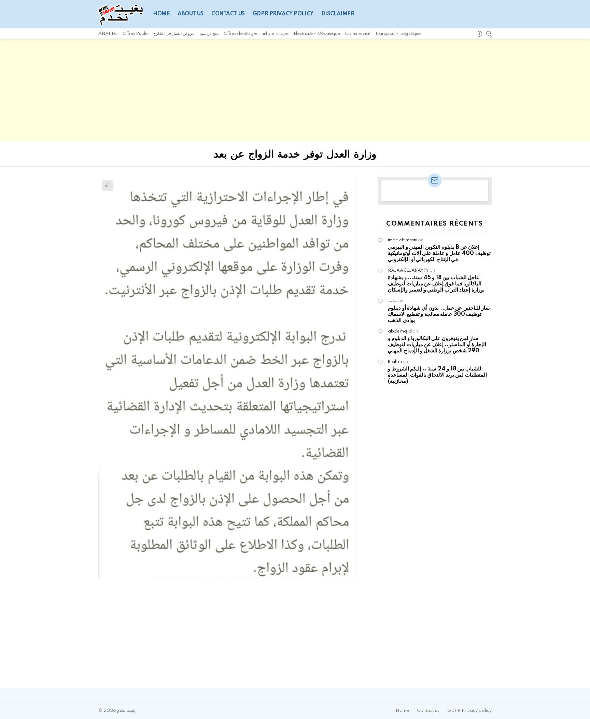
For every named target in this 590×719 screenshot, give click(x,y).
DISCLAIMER (337, 14)
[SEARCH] (489, 33)
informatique (276, 33)
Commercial (357, 33)
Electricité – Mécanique (317, 33)
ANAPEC (107, 33)
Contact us (228, 14)
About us (190, 14)
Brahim (395, 362)
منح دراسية (209, 33)
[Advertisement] (295, 90)
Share (107, 185)
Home (161, 14)
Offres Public (135, 33)
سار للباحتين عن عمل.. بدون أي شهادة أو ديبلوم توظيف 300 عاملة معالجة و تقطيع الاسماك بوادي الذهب (439, 314)
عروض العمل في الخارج (174, 33)
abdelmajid (399, 331)
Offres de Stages (241, 33)
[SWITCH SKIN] (480, 33)
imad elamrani (402, 240)
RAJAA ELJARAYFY (408, 270)
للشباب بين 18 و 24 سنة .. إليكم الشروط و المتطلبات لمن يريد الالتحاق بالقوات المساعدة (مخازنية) (437, 375)
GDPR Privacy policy (283, 14)
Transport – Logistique (398, 33)
